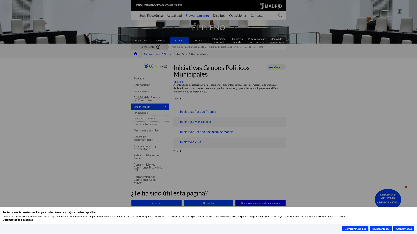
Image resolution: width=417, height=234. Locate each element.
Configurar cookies (355, 228)
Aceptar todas (404, 228)
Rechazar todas (380, 228)
